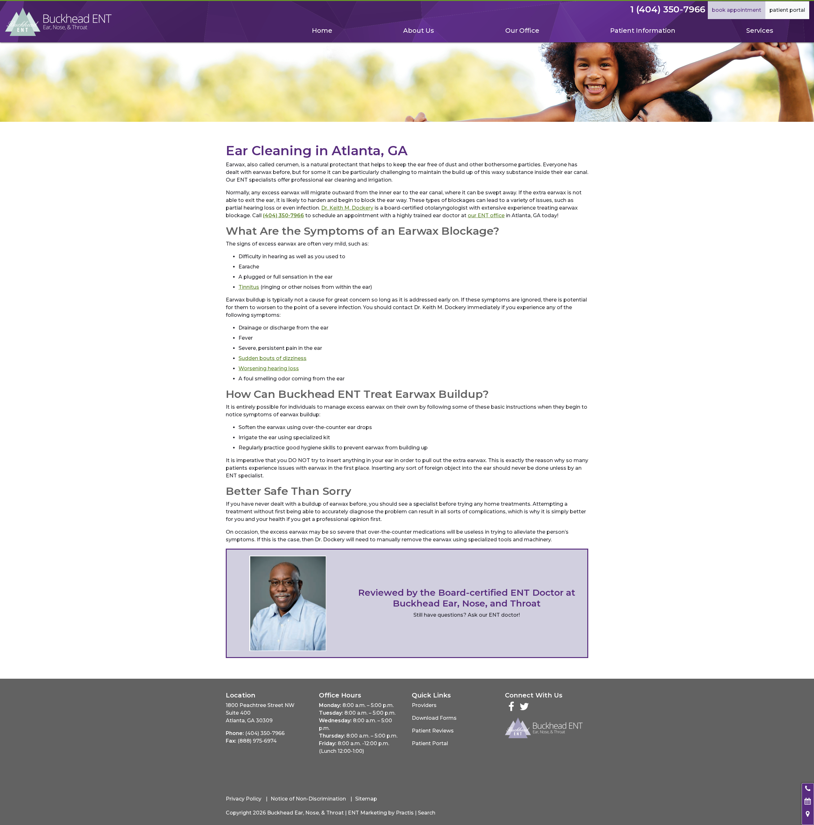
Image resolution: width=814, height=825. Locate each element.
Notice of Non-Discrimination (308, 798)
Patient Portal (787, 10)
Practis (405, 813)
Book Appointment (736, 10)
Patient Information (642, 30)
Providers (424, 705)
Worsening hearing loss (268, 368)
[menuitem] (322, 30)
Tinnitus (248, 287)
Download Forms (434, 718)
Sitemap (366, 798)
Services (759, 30)
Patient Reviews (433, 731)
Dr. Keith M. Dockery (347, 208)
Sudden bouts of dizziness (272, 358)
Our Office (522, 30)
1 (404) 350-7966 (667, 9)
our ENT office (486, 215)
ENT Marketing (367, 813)
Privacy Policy (243, 798)
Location (240, 695)
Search (426, 813)
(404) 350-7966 (265, 733)
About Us (418, 30)
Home (322, 30)
